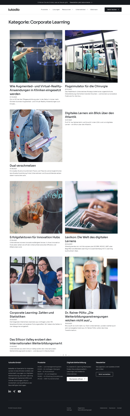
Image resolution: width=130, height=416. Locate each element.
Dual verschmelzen (23, 165)
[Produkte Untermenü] (49, 9)
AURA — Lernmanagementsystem (49, 367)
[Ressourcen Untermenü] (72, 9)
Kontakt (119, 408)
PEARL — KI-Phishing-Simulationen (50, 376)
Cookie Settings (69, 409)
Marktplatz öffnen (76, 379)
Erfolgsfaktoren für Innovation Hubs (35, 237)
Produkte (44, 10)
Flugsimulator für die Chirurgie (86, 86)
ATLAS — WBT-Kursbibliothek (48, 379)
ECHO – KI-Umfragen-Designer (49, 369)
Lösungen (56, 10)
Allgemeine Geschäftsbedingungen (85, 409)
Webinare (93, 10)
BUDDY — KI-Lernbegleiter (47, 374)
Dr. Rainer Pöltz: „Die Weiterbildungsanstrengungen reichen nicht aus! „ (86, 316)
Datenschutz (103, 408)
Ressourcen (66, 10)
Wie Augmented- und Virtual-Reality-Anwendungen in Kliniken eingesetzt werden (36, 90)
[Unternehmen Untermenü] (87, 9)
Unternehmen (81, 10)
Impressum (112, 408)
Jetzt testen (112, 10)
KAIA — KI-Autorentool (46, 371)
